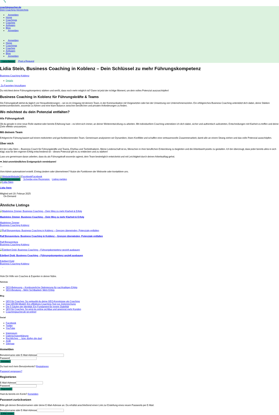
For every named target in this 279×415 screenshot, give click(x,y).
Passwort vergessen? (11, 371)
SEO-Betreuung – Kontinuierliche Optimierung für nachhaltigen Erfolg (41, 287)
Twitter (9, 325)
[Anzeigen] (37, 358)
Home (9, 17)
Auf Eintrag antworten (10, 179)
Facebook (11, 323)
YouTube (10, 328)
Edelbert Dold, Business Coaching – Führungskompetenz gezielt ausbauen (41, 255)
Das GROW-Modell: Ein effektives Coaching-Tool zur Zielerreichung (41, 304)
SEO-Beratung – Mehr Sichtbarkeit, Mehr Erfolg (30, 290)
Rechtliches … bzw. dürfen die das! (24, 338)
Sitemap (10, 343)
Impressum (11, 333)
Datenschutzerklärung (17, 336)
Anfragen (10, 25)
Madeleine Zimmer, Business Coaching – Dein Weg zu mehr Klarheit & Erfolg (42, 217)
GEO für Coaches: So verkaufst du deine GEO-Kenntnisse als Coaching (43, 301)
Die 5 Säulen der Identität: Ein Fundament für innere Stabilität (37, 306)
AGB (8, 341)
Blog (8, 28)
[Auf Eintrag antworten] (1, 228)
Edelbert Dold (7, 261)
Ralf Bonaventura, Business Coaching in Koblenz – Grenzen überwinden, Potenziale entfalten (51, 236)
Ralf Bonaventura (9, 242)
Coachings (11, 20)
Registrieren (42, 366)
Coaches (10, 22)
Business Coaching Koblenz (14, 75)
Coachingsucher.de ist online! (21, 312)
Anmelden (33, 394)
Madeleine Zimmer (9, 222)
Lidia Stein (6, 188)
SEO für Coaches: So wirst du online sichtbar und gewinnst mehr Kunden (43, 309)
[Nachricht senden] (1, 199)
